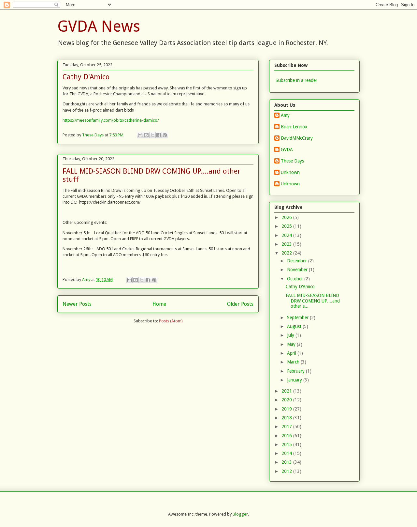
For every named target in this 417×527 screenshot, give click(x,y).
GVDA (287, 149)
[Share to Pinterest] (165, 135)
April (292, 353)
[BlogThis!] (146, 135)
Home (159, 304)
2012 (287, 471)
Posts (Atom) (171, 320)
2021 (287, 391)
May (292, 344)
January (295, 379)
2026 (287, 217)
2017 (287, 426)
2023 (287, 244)
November (298, 269)
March (294, 361)
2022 (287, 253)
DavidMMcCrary (297, 138)
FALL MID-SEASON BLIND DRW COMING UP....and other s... (313, 301)
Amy (285, 115)
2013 (287, 462)
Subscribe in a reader (296, 80)
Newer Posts (77, 304)
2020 (287, 399)
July (291, 335)
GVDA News (98, 26)
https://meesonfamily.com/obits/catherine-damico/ (111, 120)
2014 (287, 453)
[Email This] (140, 135)
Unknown (290, 172)
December (297, 260)
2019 (287, 408)
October (295, 278)
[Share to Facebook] (158, 135)
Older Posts (240, 304)
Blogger (240, 514)
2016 (287, 435)
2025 (287, 226)
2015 (287, 444)
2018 (287, 417)
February (296, 371)
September (298, 317)
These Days (292, 160)
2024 (287, 235)
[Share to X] (152, 135)
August (295, 326)
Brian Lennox (294, 126)
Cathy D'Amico (86, 77)
